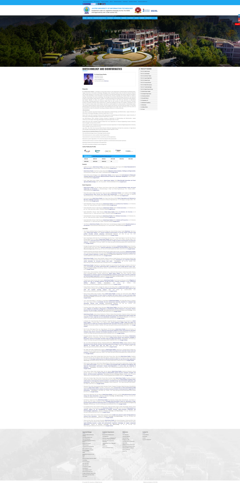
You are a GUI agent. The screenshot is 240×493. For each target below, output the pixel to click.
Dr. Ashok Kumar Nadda (145, 91)
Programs (110, 18)
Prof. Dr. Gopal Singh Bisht (146, 78)
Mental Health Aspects (86, 443)
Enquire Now (144, 436)
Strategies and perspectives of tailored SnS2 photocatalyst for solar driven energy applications (113, 359)
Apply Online (124, 442)
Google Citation (114, 235)
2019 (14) (95, 161)
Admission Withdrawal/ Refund (128, 447)
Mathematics (104, 445)
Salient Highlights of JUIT (87, 469)
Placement (130, 18)
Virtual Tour (124, 451)
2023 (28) (113, 158)
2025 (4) (95, 158)
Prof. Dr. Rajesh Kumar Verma (147, 89)
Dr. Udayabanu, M (144, 100)
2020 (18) (86, 161)
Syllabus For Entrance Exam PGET (128, 444)
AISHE (83, 452)
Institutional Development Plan (88, 446)
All (111, 161)
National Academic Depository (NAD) (89, 458)
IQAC (83, 456)
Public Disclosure (85, 444)
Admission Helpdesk (126, 436)
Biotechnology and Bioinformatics (93, 65)
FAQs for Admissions (126, 449)
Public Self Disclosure (86, 439)
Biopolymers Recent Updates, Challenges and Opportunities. (122, 170)
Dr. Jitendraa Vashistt (145, 95)
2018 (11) (104, 161)
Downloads (125, 1)
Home (84, 18)
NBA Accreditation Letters (87, 448)
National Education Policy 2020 (88, 474)
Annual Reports (85, 468)
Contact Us (148, 18)
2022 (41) (122, 158)
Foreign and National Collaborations (89, 473)
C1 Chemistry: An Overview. (126, 211)
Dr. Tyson (143, 109)
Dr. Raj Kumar (143, 104)
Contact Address (145, 434)
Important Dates (125, 438)
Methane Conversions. (121, 215)
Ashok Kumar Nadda (98, 166)
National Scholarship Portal (87, 471)
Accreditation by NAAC (86, 466)
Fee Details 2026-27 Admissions (128, 441)
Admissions (117, 18)
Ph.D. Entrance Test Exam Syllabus (128, 446)
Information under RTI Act (87, 437)
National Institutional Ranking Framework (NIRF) (87, 450)
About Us (90, 18)
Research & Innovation (87, 1)
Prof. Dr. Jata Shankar (145, 73)
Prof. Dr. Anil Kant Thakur (146, 75)
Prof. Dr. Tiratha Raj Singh (146, 87)
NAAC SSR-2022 (85, 463)
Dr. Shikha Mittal (144, 107)
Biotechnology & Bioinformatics (108, 434)
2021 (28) (130, 158)
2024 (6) (103, 158)
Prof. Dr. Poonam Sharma (146, 82)
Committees (84, 460)
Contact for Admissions (146, 439)
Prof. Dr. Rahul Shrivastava (146, 84)
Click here (106, 80)
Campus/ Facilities (104, 1)
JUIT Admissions (125, 434)
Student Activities (118, 1)
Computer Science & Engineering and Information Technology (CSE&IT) (109, 439)
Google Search (113, 168)
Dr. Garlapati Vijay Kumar (146, 93)
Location (144, 438)
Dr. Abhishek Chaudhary (145, 102)
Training (124, 18)
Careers (142, 18)
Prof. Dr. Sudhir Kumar (145, 71)
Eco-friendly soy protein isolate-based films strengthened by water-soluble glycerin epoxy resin (111, 266)
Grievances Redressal (142, 1)
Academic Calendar (133, 1)
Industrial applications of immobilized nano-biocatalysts (114, 247)
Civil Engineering (105, 436)
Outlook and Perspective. (122, 220)
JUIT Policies (84, 476)
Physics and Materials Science (107, 447)
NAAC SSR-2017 (85, 464)
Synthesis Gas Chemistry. (122, 203)
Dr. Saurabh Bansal (144, 98)
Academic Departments (100, 18)
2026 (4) (86, 158)
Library (111, 1)
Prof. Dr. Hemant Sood (145, 80)
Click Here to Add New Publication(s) (102, 156)
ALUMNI (136, 18)
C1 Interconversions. (121, 207)
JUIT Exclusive (97, 1)
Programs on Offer (125, 439)
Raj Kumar (127, 231)
